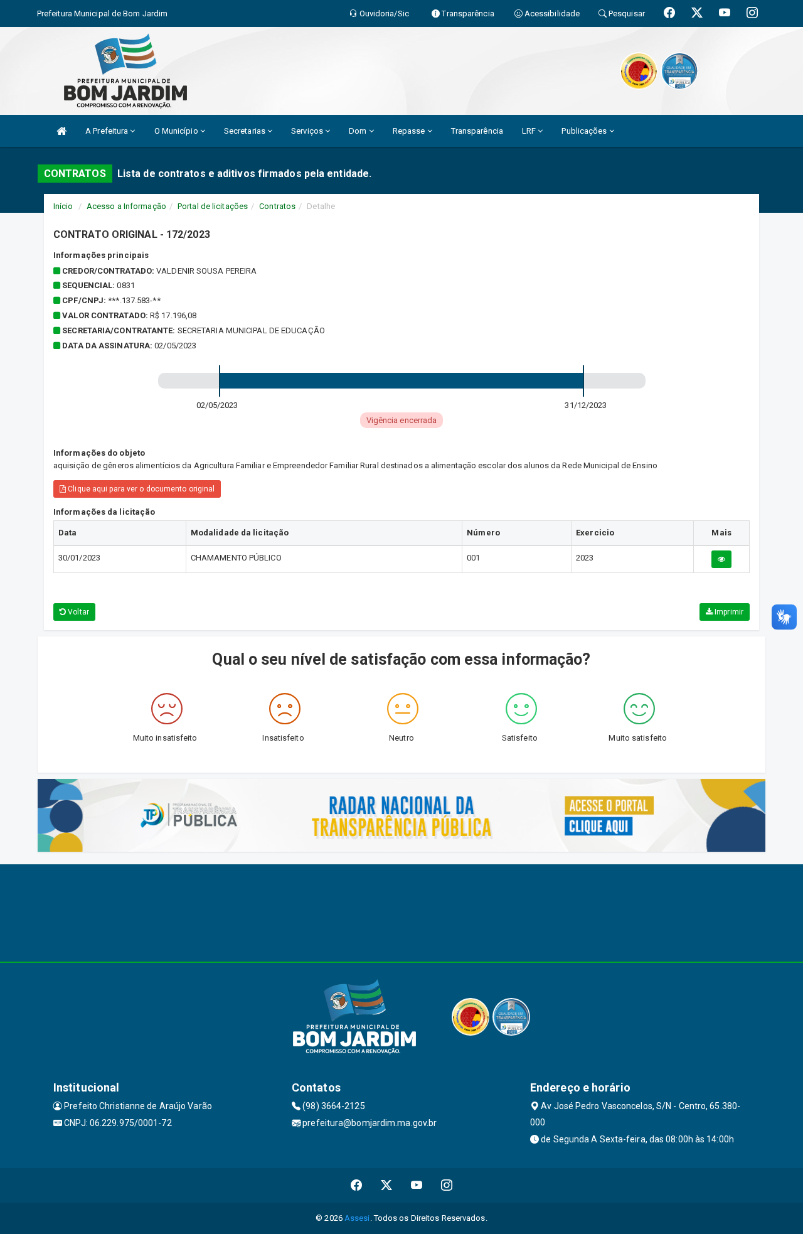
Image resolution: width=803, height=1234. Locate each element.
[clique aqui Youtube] (417, 1185)
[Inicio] (61, 131)
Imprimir (728, 612)
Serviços (308, 131)
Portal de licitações (213, 206)
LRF (530, 131)
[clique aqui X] (387, 1185)
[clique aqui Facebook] (357, 1185)
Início (63, 206)
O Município (177, 131)
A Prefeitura (107, 131)
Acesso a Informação (126, 206)
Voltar (77, 612)
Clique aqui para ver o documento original (140, 489)
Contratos (277, 206)
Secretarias (245, 131)
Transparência (477, 131)
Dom (358, 131)
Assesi (357, 1218)
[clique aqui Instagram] (447, 1185)
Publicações (585, 131)
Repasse (410, 131)
